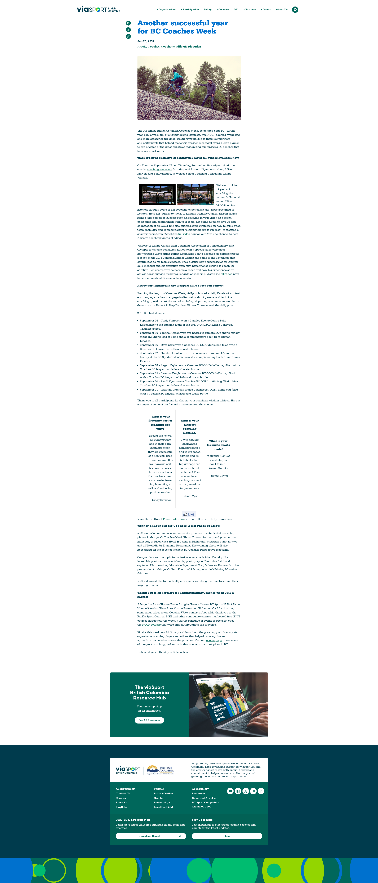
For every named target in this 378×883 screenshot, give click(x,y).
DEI (236, 9)
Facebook (238, 791)
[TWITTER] (128, 29)
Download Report (149, 836)
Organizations (167, 9)
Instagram (253, 791)
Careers (121, 798)
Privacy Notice (163, 793)
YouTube (230, 791)
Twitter (245, 791)
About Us (281, 9)
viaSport (98, 9)
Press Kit (121, 802)
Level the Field (163, 807)
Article (141, 47)
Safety (208, 9)
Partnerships (162, 802)
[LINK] (128, 36)
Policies (159, 789)
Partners (250, 9)
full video (184, 234)
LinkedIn (261, 791)
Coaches (224, 9)
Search (295, 9)
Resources (198, 793)
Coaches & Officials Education (181, 47)
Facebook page (174, 519)
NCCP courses (151, 624)
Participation (191, 9)
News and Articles (204, 798)
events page (214, 640)
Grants (267, 9)
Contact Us (123, 793)
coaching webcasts (159, 169)
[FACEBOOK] (128, 23)
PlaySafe (121, 807)
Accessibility (200, 789)
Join (227, 836)
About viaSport (125, 789)
